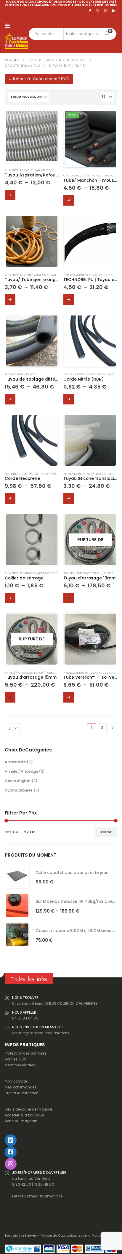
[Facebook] (89, 10)
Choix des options (10, 195)
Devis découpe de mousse (28, 1109)
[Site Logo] (16, 41)
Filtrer (106, 832)
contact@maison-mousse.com (40, 1033)
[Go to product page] (31, 136)
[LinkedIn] (113, 10)
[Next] (112, 727)
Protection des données (25, 1053)
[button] (9, 26)
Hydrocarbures (75, 275)
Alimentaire (14, 170)
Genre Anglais (35, 275)
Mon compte (16, 1081)
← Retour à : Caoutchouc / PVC (38, 79)
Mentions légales (20, 1065)
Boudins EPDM (74, 374)
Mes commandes (21, 1087)
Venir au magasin (21, 1121)
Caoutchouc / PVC (77, 175)
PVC (27, 170)
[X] (97, 10)
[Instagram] (105, 10)
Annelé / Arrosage (38, 573)
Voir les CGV (15, 1059)
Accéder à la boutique (24, 1115)
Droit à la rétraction (21, 1093)
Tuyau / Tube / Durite (46, 170)
